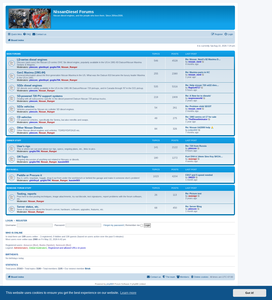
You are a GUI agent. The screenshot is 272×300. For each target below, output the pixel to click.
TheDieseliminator (197, 119)
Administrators (21, 248)
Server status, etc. (28, 206)
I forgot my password (113, 225)
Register (21, 220)
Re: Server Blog (193, 206)
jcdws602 (193, 130)
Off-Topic (22, 156)
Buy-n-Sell (12, 169)
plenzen (33, 67)
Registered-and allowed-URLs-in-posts (67, 248)
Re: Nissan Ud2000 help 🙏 (199, 127)
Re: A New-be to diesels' (198, 96)
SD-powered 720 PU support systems (40, 96)
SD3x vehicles (25, 106)
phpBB (110, 284)
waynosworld (195, 98)
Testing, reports (26, 193)
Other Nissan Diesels (30, 127)
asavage (192, 159)
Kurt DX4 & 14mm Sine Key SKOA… (204, 156)
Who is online (14, 233)
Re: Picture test (193, 193)
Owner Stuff (14, 140)
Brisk (87, 268)
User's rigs (23, 146)
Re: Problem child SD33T (198, 106)
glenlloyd (44, 67)
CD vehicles (24, 117)
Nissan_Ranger (69, 67)
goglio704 (55, 67)
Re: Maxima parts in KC (197, 72)
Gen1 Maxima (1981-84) (31, 72)
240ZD (191, 177)
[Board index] (30, 18)
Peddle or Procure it (29, 175)
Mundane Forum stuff (19, 188)
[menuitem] (27, 34)
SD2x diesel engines (29, 85)
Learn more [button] (128, 292)
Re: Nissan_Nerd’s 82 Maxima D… (203, 59)
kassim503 (63, 162)
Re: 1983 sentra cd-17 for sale (200, 117)
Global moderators (38, 248)
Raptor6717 (194, 87)
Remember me (132, 225)
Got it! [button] (249, 292)
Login (9, 220)
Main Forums (14, 54)
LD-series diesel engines (32, 59)
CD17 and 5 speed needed (199, 175)
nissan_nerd (194, 62)
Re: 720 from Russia (195, 146)
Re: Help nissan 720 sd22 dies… (202, 85)
